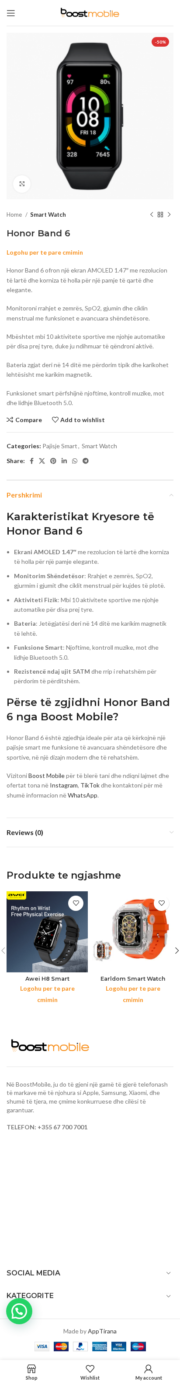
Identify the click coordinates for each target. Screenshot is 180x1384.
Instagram (64, 785)
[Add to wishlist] (75, 903)
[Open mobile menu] (11, 13)
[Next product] (169, 215)
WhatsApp (82, 795)
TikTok (90, 785)
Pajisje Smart (59, 446)
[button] (19, 1311)
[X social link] (42, 461)
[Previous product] (151, 215)
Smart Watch (48, 214)
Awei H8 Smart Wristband (47, 982)
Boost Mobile (46, 775)
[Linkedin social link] (64, 461)
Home (15, 214)
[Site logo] (90, 12)
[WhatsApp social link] (74, 461)
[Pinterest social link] (53, 461)
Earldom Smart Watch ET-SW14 (133, 982)
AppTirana (102, 1331)
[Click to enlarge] (22, 184)
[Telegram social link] (85, 461)
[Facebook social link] (31, 461)
